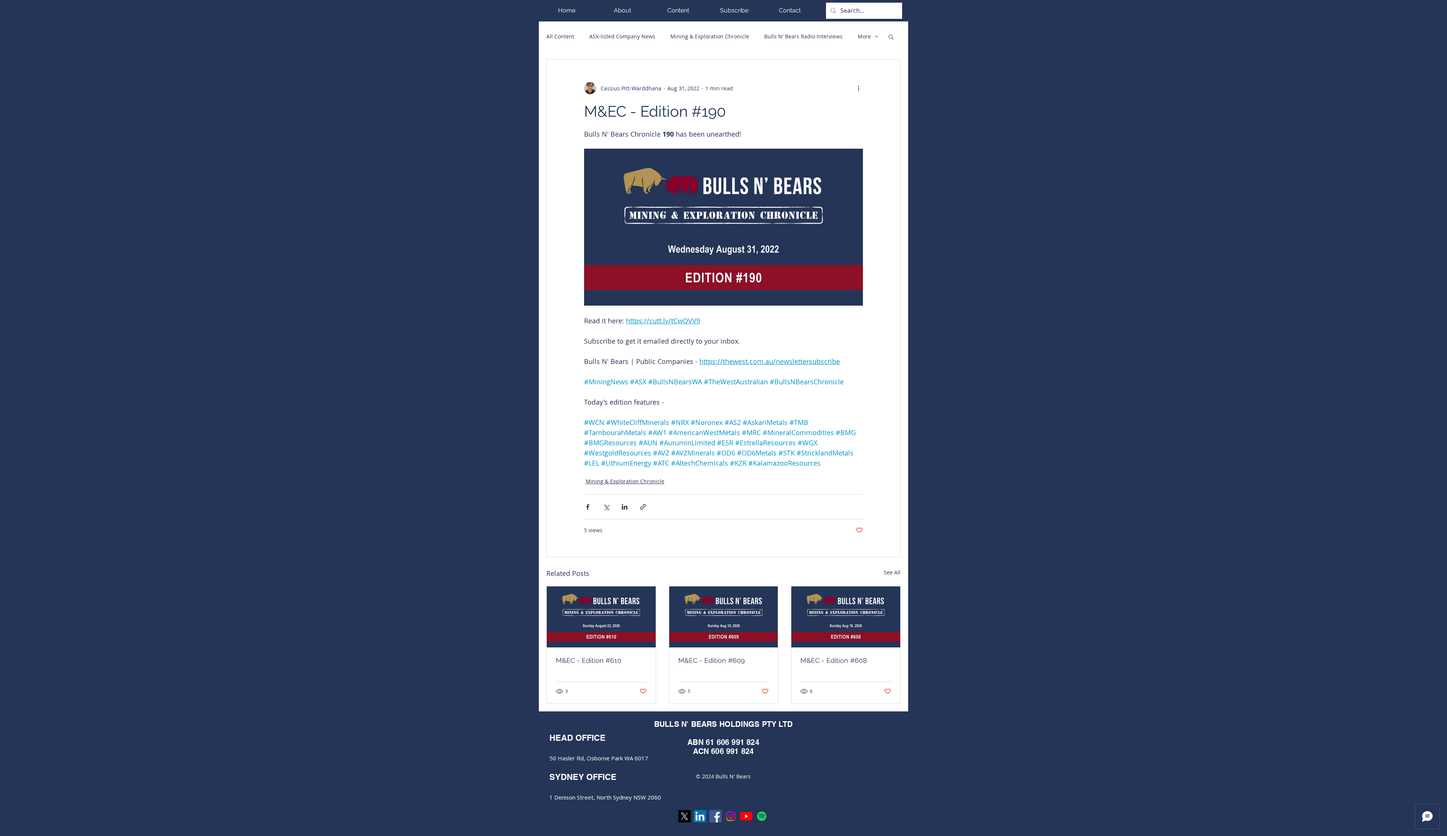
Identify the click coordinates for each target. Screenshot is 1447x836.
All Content (560, 36)
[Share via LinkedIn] (624, 506)
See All (892, 572)
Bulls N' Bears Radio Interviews (803, 36)
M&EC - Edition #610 (588, 660)
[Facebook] (715, 816)
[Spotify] (762, 816)
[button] (678, 10)
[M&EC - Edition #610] (601, 616)
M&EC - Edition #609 (711, 660)
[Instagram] (731, 816)
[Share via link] (643, 506)
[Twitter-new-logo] (684, 816)
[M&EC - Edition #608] (845, 616)
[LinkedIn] (700, 816)
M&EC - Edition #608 (833, 660)
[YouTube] (746, 816)
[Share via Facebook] (587, 506)
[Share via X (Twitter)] (606, 506)
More (864, 36)
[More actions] (858, 88)
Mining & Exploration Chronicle (709, 36)
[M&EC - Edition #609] (723, 616)
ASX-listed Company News (622, 36)
